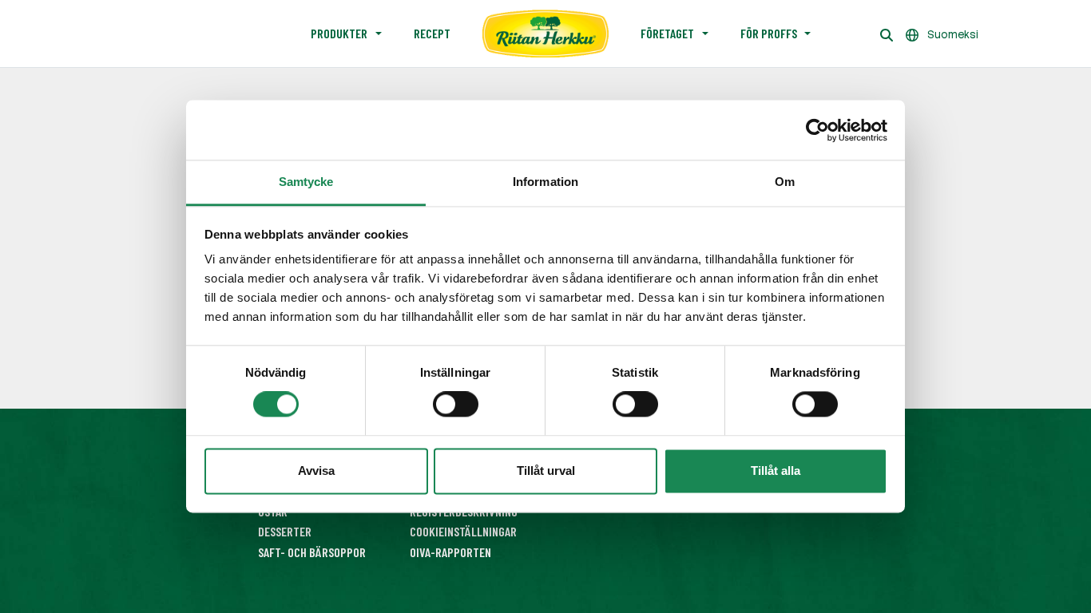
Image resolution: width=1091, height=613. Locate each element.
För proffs (768, 33)
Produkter (339, 33)
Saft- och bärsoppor (312, 552)
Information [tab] (545, 181)
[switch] (455, 404)
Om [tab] (785, 181)
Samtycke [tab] (306, 181)
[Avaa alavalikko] (378, 33)
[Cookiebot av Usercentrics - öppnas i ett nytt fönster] (817, 130)
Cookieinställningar (463, 531)
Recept (432, 33)
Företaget (667, 33)
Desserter (284, 531)
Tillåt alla (775, 470)
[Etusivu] (545, 33)
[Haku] (886, 33)
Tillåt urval (546, 470)
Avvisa (316, 470)
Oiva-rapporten (450, 552)
